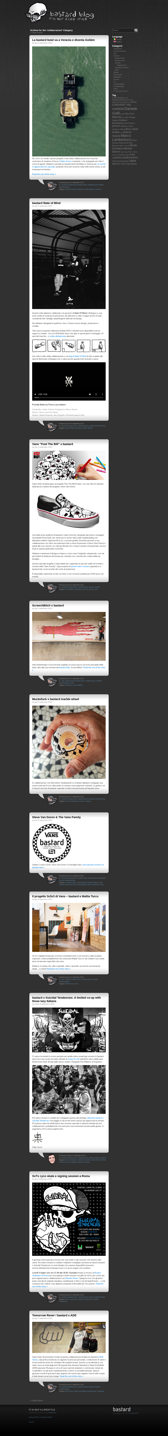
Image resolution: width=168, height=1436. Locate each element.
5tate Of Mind (70, 428)
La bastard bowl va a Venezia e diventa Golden (63, 40)
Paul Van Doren (71, 885)
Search (136, 30)
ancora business (120, 51)
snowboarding (119, 86)
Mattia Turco (69, 984)
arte (63, 681)
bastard (64, 185)
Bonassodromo (124, 102)
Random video (124, 155)
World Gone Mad (84, 1162)
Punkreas (115, 155)
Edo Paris (129, 114)
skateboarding (64, 187)
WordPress (52, 1413)
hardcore (88, 1160)
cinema (133, 102)
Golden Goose (65, 161)
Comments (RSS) (46, 1417)
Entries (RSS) (34, 1417)
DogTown (81, 1160)
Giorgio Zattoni (92, 882)
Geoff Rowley (81, 882)
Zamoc (133, 164)
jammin (116, 126)
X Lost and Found (120, 91)
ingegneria (80, 189)
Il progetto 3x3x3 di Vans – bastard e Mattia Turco (65, 896)
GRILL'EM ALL (129, 123)
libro (127, 129)
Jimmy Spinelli (87, 428)
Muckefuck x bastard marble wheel (55, 699)
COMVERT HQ (121, 104)
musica (61, 880)
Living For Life (74, 1059)
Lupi (121, 132)
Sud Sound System (120, 161)
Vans (96, 589)
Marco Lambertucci (122, 138)
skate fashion (89, 189)
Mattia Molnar (124, 143)
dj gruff (122, 114)
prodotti (91, 426)
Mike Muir (95, 1160)
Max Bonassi (91, 1391)
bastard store (82, 185)
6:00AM (114, 98)
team (117, 70)
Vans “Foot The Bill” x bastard (52, 444)
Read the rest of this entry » (44, 174)
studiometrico (130, 157)
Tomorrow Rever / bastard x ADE (54, 1315)
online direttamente (58, 336)
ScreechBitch (78, 685)
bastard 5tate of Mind (46, 203)
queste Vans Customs (80, 566)
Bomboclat (115, 102)
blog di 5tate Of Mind (77, 356)
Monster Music (71, 1278)
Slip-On (85, 589)
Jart (122, 126)
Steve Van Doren (93, 885)
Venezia (98, 189)
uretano (88, 801)
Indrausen (68, 685)
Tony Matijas (72, 1162)
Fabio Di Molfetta (80, 1391)
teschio (91, 589)
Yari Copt (125, 164)
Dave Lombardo (71, 1160)
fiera (123, 117)
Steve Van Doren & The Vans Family (56, 817)
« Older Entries (36, 33)
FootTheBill (69, 589)
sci (115, 82)
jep (126, 126)
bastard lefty (64, 667)
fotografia (102, 878)
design (101, 185)
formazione (118, 75)
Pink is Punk (132, 152)
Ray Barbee (82, 885)
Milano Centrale (124, 145)
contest (118, 109)
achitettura (118, 49)
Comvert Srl (134, 1413)
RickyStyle (78, 589)
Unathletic (100, 1391)
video (72, 683)
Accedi (31, 1422)
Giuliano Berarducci (119, 121)
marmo (67, 801)
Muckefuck (75, 801)
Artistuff (127, 100)
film (126, 117)
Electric (117, 117)
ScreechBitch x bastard (48, 605)
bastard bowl (72, 185)
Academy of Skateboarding (119, 99)
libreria (122, 129)
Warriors (116, 164)
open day (124, 152)
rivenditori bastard (121, 68)
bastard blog (59, 12)
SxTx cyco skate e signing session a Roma (61, 1176)
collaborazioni (93, 185)
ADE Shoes (69, 1391)
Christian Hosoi (70, 882)
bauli (131, 100)
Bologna (78, 428)
